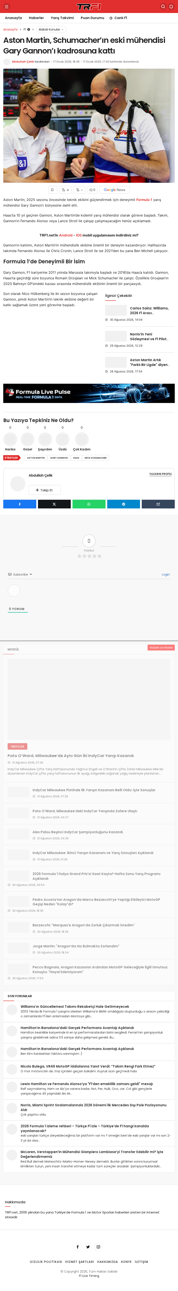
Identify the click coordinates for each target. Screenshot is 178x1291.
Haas (76, 457)
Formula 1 (144, 199)
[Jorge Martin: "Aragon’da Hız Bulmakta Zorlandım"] (18, 948)
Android (65, 235)
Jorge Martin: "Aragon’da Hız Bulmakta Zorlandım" (76, 946)
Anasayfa (13, 18)
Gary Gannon (59, 457)
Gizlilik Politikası (46, 1261)
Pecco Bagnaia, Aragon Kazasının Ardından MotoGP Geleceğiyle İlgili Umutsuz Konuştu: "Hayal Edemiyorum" (100, 969)
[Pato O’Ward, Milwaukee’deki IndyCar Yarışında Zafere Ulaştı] (18, 812)
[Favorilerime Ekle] (52, 190)
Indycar (17, 746)
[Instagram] (98, 1247)
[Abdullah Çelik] (19, 484)
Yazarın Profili (160, 474)
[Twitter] (88, 1247)
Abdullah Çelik (23, 62)
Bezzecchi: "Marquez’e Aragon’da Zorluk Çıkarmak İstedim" (84, 925)
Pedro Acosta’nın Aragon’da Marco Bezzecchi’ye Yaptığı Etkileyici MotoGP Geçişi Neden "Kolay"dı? (96, 901)
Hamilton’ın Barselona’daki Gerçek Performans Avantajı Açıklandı (77, 1028)
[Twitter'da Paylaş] (54, 504)
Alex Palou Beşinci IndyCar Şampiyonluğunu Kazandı (78, 832)
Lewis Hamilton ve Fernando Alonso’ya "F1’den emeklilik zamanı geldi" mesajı (87, 1084)
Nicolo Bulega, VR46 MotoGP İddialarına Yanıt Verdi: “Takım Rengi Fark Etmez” (88, 1066)
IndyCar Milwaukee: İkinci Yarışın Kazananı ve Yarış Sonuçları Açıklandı (93, 853)
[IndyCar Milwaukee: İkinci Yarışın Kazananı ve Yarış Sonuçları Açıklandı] (18, 854)
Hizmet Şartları (79, 1261)
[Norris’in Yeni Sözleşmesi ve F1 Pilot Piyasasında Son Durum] (116, 336)
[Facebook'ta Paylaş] (19, 504)
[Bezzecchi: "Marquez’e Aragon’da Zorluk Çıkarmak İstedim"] (18, 927)
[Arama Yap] (163, 6)
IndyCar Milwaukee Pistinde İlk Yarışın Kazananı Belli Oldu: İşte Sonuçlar (94, 790)
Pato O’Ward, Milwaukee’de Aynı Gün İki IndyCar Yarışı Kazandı (71, 755)
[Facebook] (77, 1247)
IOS (79, 235)
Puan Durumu (92, 18)
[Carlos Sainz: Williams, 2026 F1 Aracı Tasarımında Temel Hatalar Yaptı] (116, 310)
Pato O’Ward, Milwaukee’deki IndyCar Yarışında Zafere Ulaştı (85, 811)
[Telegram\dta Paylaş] (123, 504)
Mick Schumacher (96, 457)
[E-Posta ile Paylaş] (158, 504)
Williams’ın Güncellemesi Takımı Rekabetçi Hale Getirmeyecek (75, 1006)
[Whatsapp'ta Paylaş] (89, 504)
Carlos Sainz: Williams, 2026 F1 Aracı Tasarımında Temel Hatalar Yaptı (149, 315)
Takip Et (46, 490)
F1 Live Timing (89, 1276)
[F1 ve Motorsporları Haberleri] (89, 6)
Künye (126, 1261)
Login (165, 574)
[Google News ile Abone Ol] (114, 190)
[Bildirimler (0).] (171, 6)
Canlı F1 (120, 18)
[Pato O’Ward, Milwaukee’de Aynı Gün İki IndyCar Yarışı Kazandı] (89, 699)
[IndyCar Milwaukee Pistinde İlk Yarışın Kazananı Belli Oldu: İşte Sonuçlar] (18, 792)
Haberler (36, 18)
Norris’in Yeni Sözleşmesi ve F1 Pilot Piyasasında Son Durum (148, 341)
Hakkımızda (107, 1261)
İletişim (141, 1261)
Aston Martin (36, 457)
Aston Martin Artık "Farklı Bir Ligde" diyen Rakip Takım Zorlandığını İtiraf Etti (149, 367)
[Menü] (6, 6)
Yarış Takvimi (62, 18)
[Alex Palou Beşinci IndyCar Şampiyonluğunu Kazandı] (18, 833)
